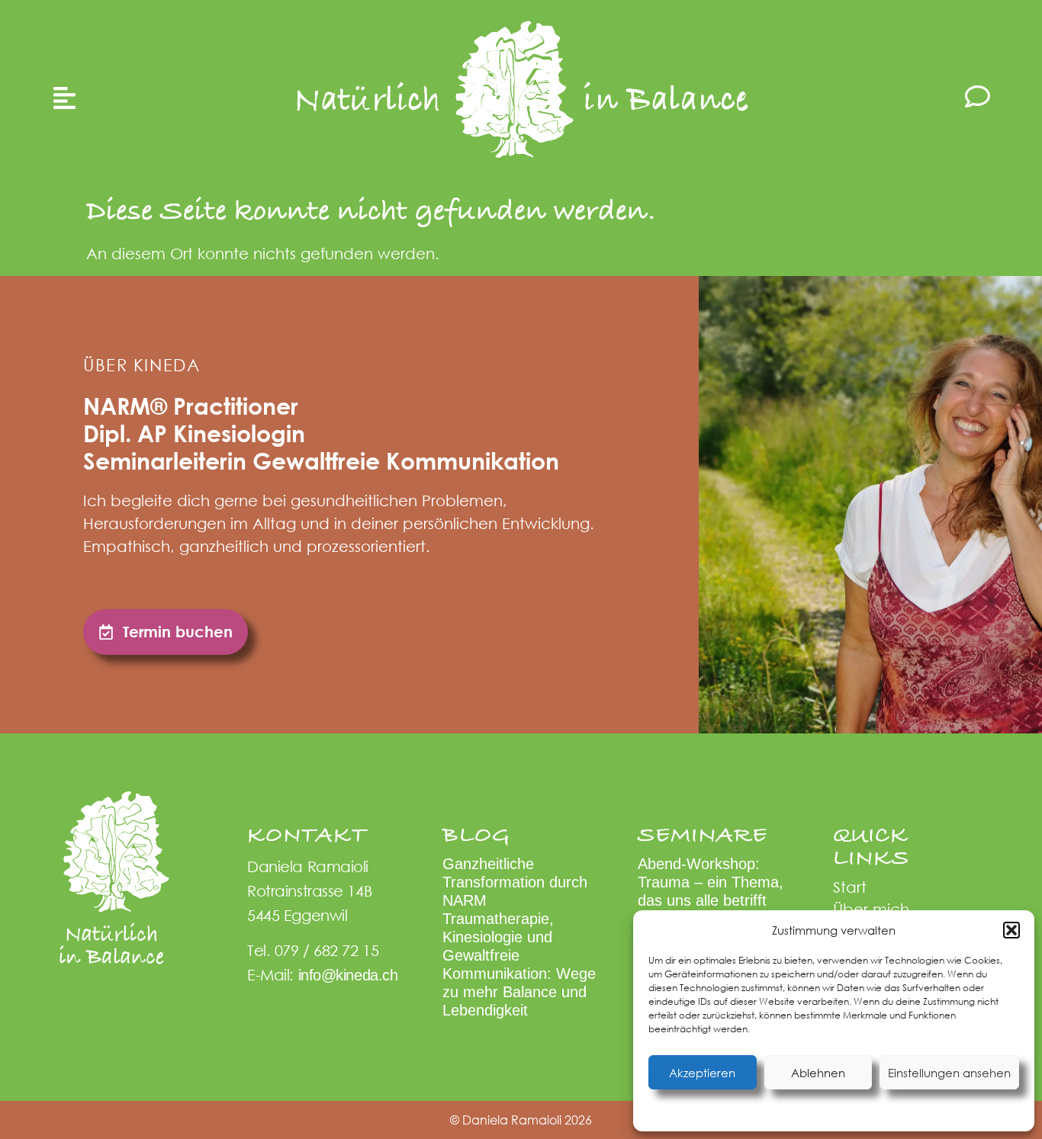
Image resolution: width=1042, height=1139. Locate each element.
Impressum (923, 1110)
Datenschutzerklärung (846, 1110)
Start (850, 887)
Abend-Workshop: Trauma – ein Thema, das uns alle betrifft (710, 882)
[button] (1011, 930)
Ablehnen (818, 1072)
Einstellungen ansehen (949, 1072)
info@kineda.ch (348, 975)
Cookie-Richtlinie (757, 1110)
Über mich (871, 909)
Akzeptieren (702, 1072)
